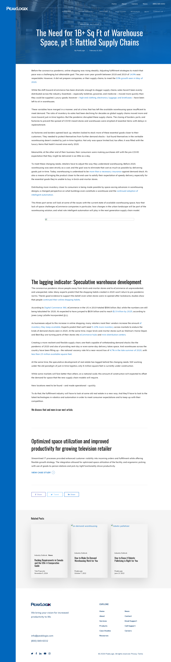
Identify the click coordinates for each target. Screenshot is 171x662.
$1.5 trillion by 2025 (122, 311)
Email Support (131, 621)
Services (103, 621)
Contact (128, 616)
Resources (103, 636)
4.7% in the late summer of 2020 (126, 350)
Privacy (134, 654)
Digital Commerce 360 (55, 307)
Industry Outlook (89, 24)
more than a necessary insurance (105, 171)
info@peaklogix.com (42, 635)
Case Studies (105, 631)
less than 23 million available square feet (51, 354)
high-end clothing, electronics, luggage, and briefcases (105, 97)
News (50, 555)
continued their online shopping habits (61, 299)
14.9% (133, 74)
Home (101, 611)
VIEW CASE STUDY (41, 472)
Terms (140, 654)
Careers (128, 631)
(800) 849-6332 (39, 640)
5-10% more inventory (103, 327)
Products (103, 626)
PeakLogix (81, 50)
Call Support (130, 626)
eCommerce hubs (88, 334)
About (102, 616)
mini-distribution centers (114, 334)
